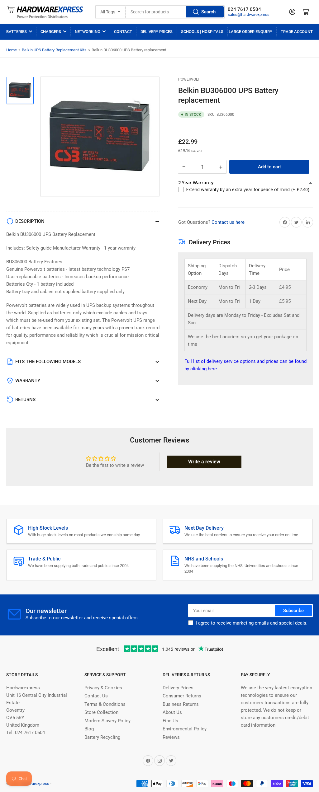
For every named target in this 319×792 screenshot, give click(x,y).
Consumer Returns (182, 696)
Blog (89, 729)
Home (11, 50)
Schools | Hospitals (202, 31)
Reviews (171, 737)
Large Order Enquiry (250, 31)
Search (208, 12)
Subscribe (293, 610)
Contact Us (96, 696)
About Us (172, 712)
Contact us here (228, 222)
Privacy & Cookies (103, 688)
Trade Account (297, 31)
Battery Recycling (102, 737)
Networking (87, 31)
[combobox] (175, 11)
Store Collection (101, 712)
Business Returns (181, 704)
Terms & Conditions (105, 704)
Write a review (204, 462)
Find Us (170, 721)
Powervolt (188, 79)
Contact (123, 31)
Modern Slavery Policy (107, 721)
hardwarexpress (35, 783)
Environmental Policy (185, 729)
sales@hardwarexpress (248, 14)
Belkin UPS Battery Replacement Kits (54, 50)
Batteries (16, 31)
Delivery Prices (156, 31)
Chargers (50, 31)
